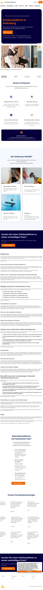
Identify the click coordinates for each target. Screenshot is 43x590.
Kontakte (31, 5)
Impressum (37, 5)
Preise (16, 5)
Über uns (21, 5)
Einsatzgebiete (10, 5)
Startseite (3, 5)
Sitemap (33, 578)
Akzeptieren (29, 571)
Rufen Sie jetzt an (7, 32)
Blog (26, 5)
